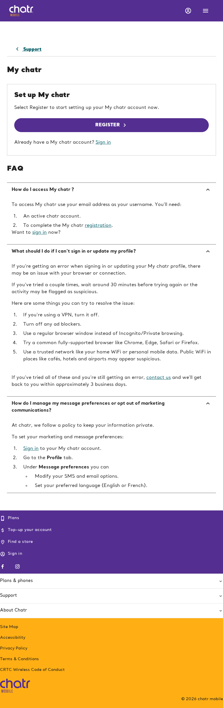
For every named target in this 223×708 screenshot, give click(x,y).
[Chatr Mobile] (15, 684)
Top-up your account (30, 530)
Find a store (20, 542)
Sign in (103, 142)
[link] (28, 49)
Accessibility (12, 638)
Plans (13, 518)
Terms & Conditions (19, 659)
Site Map (9, 627)
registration (98, 225)
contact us (158, 377)
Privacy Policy (13, 648)
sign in (39, 232)
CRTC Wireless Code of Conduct (32, 670)
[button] (187, 11)
